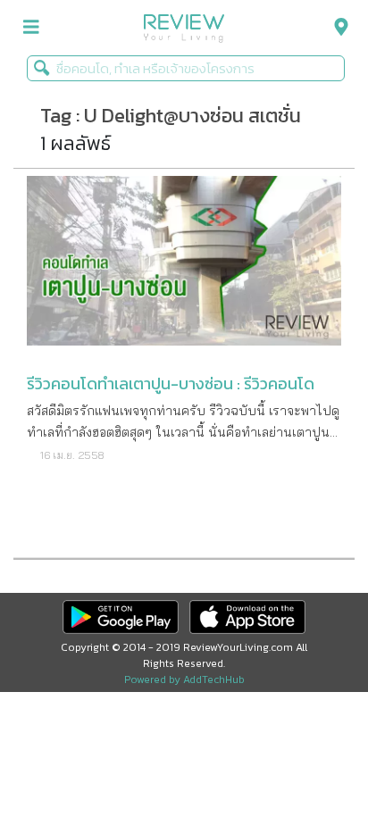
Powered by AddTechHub (184, 679)
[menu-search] (336, 27)
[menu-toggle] (31, 27)
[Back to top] (310, 759)
